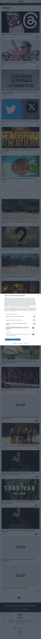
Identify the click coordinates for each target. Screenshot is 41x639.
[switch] (33, 316)
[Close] (39, 296)
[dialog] (20, 319)
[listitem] (20, 314)
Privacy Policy (26, 343)
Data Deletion (14, 343)
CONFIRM (13, 339)
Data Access (20, 343)
